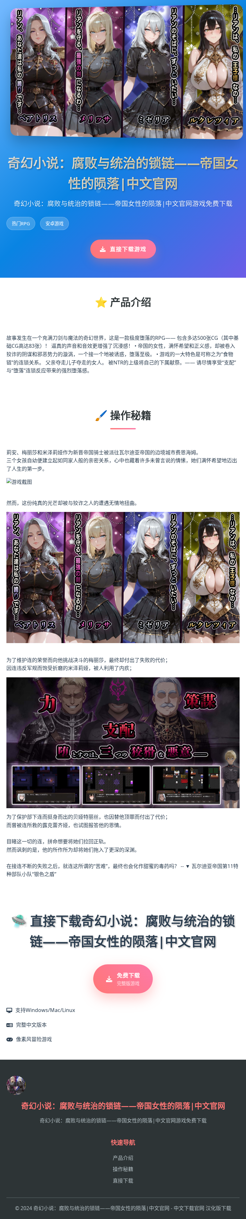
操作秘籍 (123, 1169)
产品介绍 (123, 1157)
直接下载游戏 (128, 249)
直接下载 (123, 1180)
